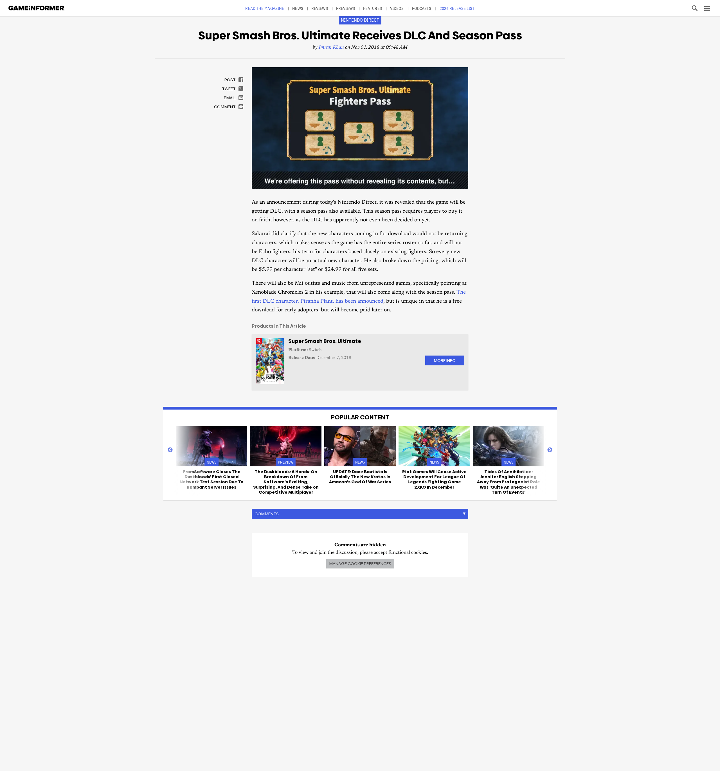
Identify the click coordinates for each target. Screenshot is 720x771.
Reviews (319, 8)
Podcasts (421, 8)
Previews (345, 8)
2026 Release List (457, 8)
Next (550, 450)
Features (372, 8)
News (297, 8)
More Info (445, 360)
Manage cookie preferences (360, 564)
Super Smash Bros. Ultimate (324, 341)
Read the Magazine (264, 8)
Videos (397, 8)
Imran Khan (331, 47)
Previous (170, 450)
